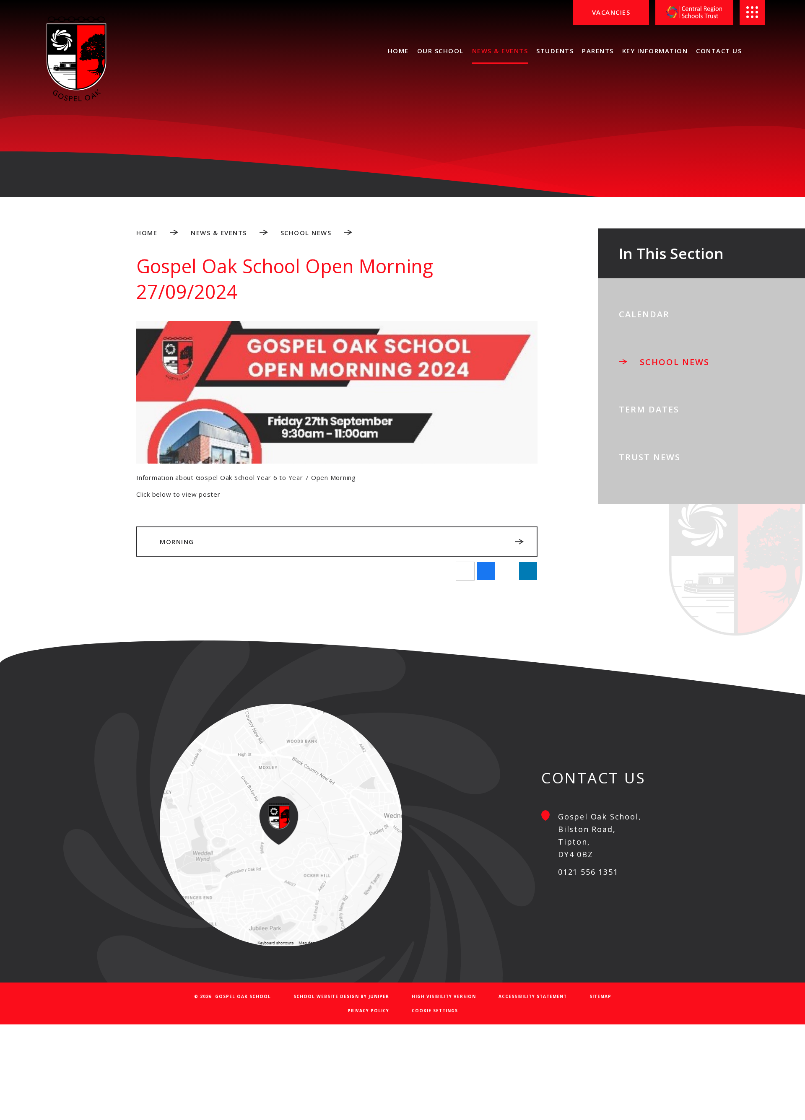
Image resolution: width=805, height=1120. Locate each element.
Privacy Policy (368, 1011)
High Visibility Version (444, 996)
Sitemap (600, 996)
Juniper (379, 996)
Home (146, 232)
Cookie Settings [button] (435, 1011)
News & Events (219, 232)
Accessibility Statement (533, 996)
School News (306, 232)
